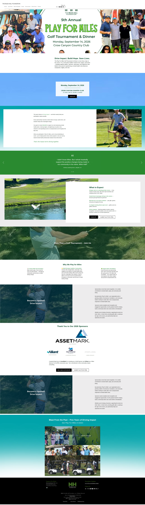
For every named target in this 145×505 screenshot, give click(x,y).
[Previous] (3, 162)
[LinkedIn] (59, 6)
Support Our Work (51, 481)
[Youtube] (61, 6)
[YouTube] (94, 488)
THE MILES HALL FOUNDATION (11, 4)
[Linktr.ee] (97, 488)
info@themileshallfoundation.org (73, 498)
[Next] (141, 162)
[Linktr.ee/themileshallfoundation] (65, 6)
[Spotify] (96, 488)
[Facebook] (56, 6)
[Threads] (63, 6)
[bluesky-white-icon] (90, 488)
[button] (10, 6)
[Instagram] (58, 6)
